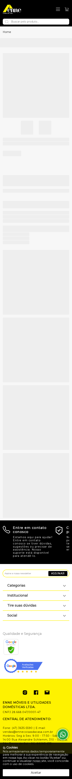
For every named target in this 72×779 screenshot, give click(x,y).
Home (7, 32)
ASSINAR (58, 573)
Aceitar (36, 772)
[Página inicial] (12, 9)
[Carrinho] (67, 9)
